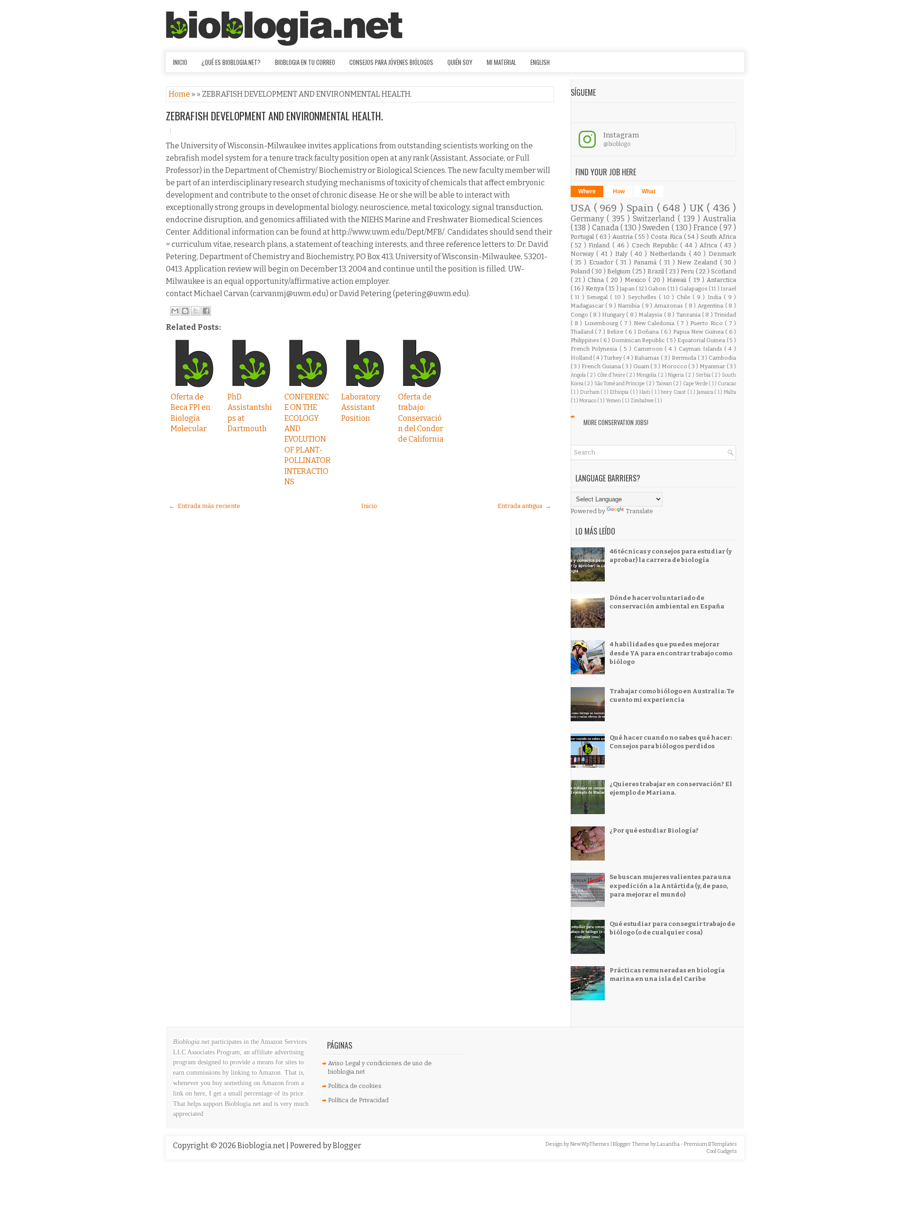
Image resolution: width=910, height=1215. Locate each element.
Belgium (619, 271)
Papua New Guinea (699, 331)
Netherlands (669, 253)
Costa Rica (667, 236)
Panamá (646, 262)
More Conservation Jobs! (615, 422)
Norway (584, 253)
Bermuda (685, 357)
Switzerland (655, 218)
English (540, 62)
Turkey (613, 357)
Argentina (711, 305)
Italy (622, 253)
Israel (728, 288)
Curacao (727, 384)
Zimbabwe (642, 401)
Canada (606, 227)
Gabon (657, 288)
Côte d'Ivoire (611, 375)
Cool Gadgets (721, 1151)
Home (180, 94)
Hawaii (678, 279)
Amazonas (669, 305)
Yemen (614, 401)
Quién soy (460, 62)
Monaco (588, 401)
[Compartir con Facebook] (206, 311)
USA (582, 208)
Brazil (656, 271)
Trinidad (725, 314)
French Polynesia (595, 348)
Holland (582, 357)
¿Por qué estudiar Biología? (654, 830)
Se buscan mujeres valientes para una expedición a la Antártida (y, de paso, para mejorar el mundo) (670, 885)
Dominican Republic (638, 340)
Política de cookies (355, 1085)
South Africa (718, 236)
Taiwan (664, 384)
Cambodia (722, 357)
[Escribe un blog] (185, 311)
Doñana (648, 331)
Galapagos (694, 288)
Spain (641, 208)
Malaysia (651, 314)
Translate (639, 511)
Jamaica (706, 392)
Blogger (347, 1145)
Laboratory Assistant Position (360, 407)
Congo (580, 314)
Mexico (636, 279)
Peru (688, 271)
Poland (581, 271)
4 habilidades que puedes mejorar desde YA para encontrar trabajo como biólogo (671, 653)
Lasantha (669, 1144)
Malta (730, 392)
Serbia (704, 375)
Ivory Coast (674, 392)
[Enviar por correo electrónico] (175, 311)
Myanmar (713, 366)
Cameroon (649, 348)
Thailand (583, 331)
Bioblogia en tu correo (305, 62)
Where (587, 191)
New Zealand (698, 262)
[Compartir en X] (195, 311)
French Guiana (602, 366)
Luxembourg (602, 323)
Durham (590, 392)
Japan (628, 288)
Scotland (723, 271)
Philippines (586, 340)
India (716, 297)
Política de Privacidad (358, 1100)
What (648, 191)
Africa (710, 245)
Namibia (630, 305)
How (619, 191)
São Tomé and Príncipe (620, 384)
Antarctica (721, 279)
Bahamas (647, 357)
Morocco (675, 366)
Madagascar (588, 305)
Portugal (583, 236)
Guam (642, 366)
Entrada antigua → (524, 505)
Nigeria (676, 375)
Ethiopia (620, 392)
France (706, 227)
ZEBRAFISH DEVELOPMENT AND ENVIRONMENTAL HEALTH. (274, 115)
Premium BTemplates (710, 1144)
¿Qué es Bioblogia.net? (231, 62)
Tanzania (689, 314)
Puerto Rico (707, 323)
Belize (616, 331)
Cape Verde (696, 384)
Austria (623, 236)
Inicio (180, 62)
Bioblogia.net (261, 1145)
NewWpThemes (590, 1144)
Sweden (657, 227)
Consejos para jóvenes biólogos (391, 62)
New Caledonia (655, 323)
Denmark (722, 253)
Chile (684, 297)
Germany (589, 218)
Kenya (595, 288)
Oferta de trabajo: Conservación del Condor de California (421, 418)
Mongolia (647, 375)
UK (698, 208)
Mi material (501, 62)
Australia (719, 218)
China (597, 279)
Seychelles (643, 297)
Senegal (598, 297)
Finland (600, 245)
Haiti (645, 392)
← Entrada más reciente (204, 505)
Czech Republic (656, 245)
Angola (579, 375)
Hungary (614, 314)
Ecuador (602, 262)
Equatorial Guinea (702, 340)
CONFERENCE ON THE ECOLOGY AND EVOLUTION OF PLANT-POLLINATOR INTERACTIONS (307, 439)
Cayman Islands (702, 348)
